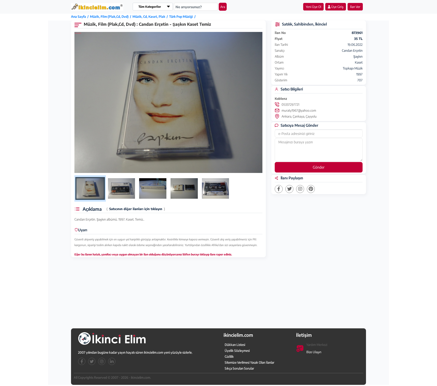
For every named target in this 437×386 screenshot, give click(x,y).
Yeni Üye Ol (313, 7)
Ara (222, 7)
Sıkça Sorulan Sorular (239, 368)
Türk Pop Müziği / (183, 16)
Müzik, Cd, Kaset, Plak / (150, 16)
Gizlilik (229, 356)
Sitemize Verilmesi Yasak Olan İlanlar (249, 362)
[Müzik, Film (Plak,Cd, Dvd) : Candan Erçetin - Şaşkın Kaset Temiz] (168, 102)
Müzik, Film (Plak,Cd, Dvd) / (111, 16)
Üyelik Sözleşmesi (237, 351)
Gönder (319, 167)
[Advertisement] (26, 83)
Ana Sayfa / (80, 16)
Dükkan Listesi (235, 345)
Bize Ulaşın (313, 352)
